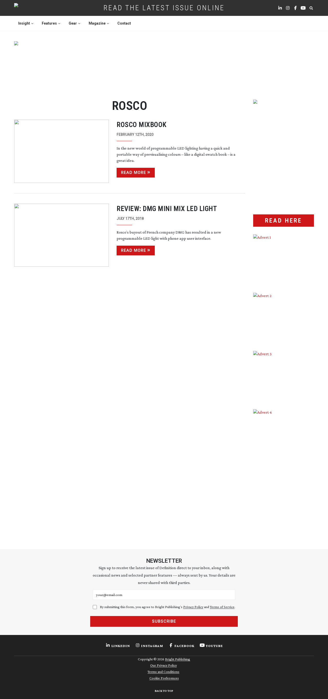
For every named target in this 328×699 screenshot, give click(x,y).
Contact (124, 23)
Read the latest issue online (164, 8)
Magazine (97, 23)
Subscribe (164, 621)
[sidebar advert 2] (283, 318)
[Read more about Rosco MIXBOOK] (61, 151)
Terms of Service (222, 607)
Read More (133, 172)
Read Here (283, 220)
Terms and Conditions (163, 672)
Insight (24, 23)
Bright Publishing (177, 659)
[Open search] (311, 8)
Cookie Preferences (164, 678)
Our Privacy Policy (163, 665)
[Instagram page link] (287, 8)
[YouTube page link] (303, 8)
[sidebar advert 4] (283, 470)
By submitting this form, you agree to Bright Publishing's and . (167, 607)
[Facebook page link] (295, 8)
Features (49, 23)
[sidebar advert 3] (283, 376)
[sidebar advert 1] (283, 259)
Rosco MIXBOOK (142, 125)
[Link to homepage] (32, 8)
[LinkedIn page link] (280, 8)
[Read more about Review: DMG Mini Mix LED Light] (61, 235)
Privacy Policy (193, 607)
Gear (73, 23)
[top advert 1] (164, 64)
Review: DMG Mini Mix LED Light (167, 209)
